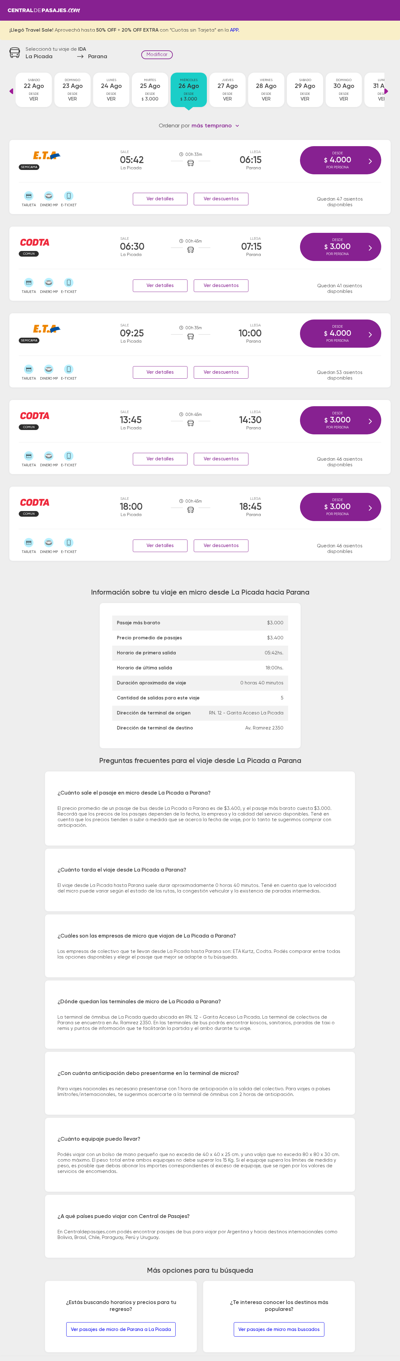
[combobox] (215, 125)
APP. (234, 30)
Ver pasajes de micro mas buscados (279, 1329)
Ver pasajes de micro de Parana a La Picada (121, 1329)
